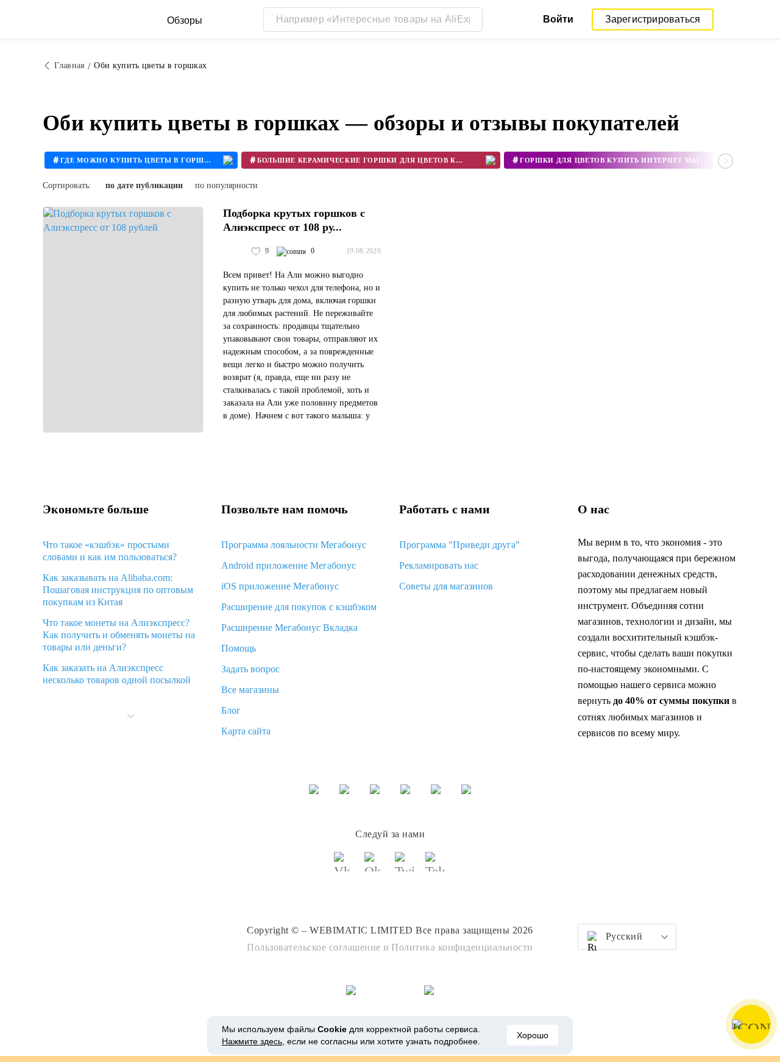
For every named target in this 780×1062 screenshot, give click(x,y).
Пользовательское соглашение (314, 947)
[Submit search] (470, 19)
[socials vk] (344, 867)
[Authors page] (236, 251)
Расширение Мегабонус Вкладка (289, 627)
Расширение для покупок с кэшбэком (299, 607)
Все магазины (250, 689)
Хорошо (532, 1035)
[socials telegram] (435, 867)
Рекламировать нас (438, 565)
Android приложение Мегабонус (288, 565)
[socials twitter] (405, 867)
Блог (231, 710)
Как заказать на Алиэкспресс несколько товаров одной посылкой (117, 674)
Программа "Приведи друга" (459, 545)
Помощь (238, 648)
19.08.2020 (363, 251)
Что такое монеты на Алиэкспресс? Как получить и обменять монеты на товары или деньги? (119, 634)
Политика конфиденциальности (462, 947)
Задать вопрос (250, 669)
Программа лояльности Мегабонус (293, 545)
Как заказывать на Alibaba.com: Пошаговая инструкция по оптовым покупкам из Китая (118, 589)
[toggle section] (130, 716)
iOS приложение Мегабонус (280, 586)
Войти (558, 19)
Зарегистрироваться (653, 19)
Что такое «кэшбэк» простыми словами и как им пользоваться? (110, 551)
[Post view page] (123, 319)
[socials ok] (375, 867)
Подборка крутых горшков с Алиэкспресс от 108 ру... (294, 220)
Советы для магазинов (446, 586)
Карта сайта (246, 731)
